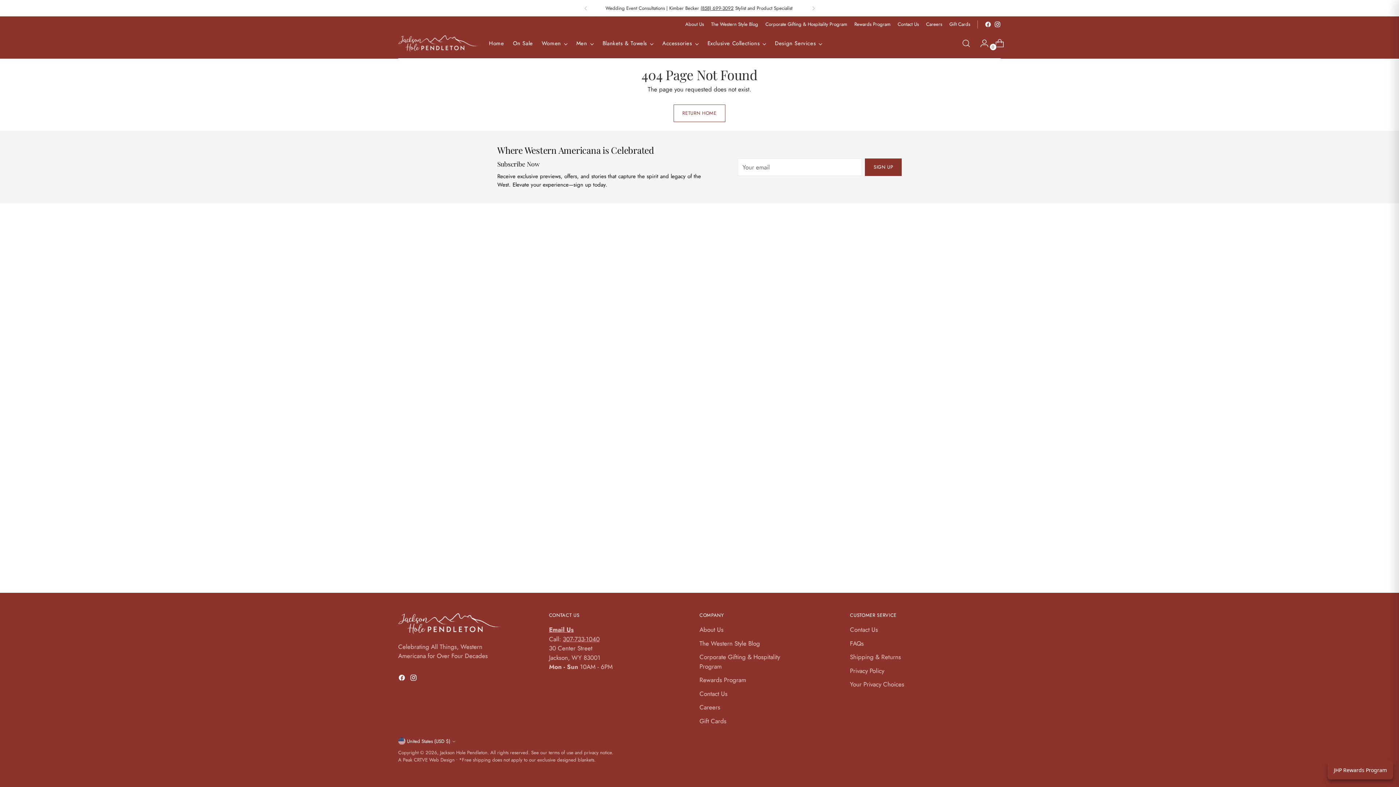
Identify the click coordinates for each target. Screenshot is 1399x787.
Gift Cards (713, 721)
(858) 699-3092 (717, 8)
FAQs (857, 643)
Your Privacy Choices (877, 684)
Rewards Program (723, 680)
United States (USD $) (428, 741)
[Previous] (586, 8)
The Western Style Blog (730, 643)
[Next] (814, 8)
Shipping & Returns (875, 657)
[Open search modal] (966, 43)
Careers (710, 707)
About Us (712, 629)
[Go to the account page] (981, 43)
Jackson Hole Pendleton (463, 752)
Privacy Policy (867, 670)
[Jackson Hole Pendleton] (438, 43)
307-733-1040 (581, 639)
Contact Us (714, 693)
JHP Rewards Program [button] (1360, 770)
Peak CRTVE (415, 759)
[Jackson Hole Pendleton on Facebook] (988, 24)
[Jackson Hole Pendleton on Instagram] (997, 24)
